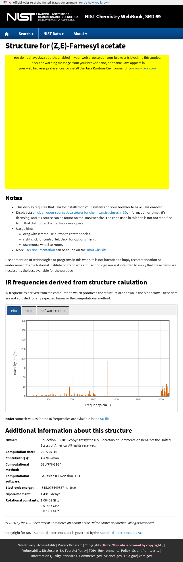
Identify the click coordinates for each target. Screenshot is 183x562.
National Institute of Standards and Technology (42, 17)
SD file (105, 418)
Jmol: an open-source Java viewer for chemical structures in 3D (80, 212)
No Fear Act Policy (73, 550)
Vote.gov (145, 556)
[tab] (14, 310)
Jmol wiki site (96, 250)
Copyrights (93, 545)
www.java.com (145, 68)
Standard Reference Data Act (121, 532)
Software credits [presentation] (53, 310)
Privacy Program (70, 545)
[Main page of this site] (7, 33)
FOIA (92, 550)
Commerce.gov (90, 556)
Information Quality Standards (54, 556)
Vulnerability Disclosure (40, 550)
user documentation (40, 250)
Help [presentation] (28, 310)
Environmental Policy (114, 550)
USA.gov (130, 556)
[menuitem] (7, 33)
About (79, 33)
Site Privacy (26, 545)
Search (25, 33)
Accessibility (46, 545)
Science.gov (113, 556)
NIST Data (52, 33)
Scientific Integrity (145, 550)
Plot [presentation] (14, 310)
